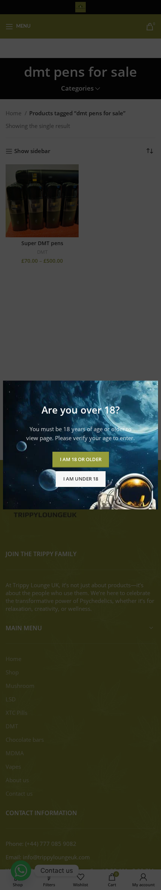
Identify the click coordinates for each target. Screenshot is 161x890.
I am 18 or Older (80, 459)
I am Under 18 (80, 478)
